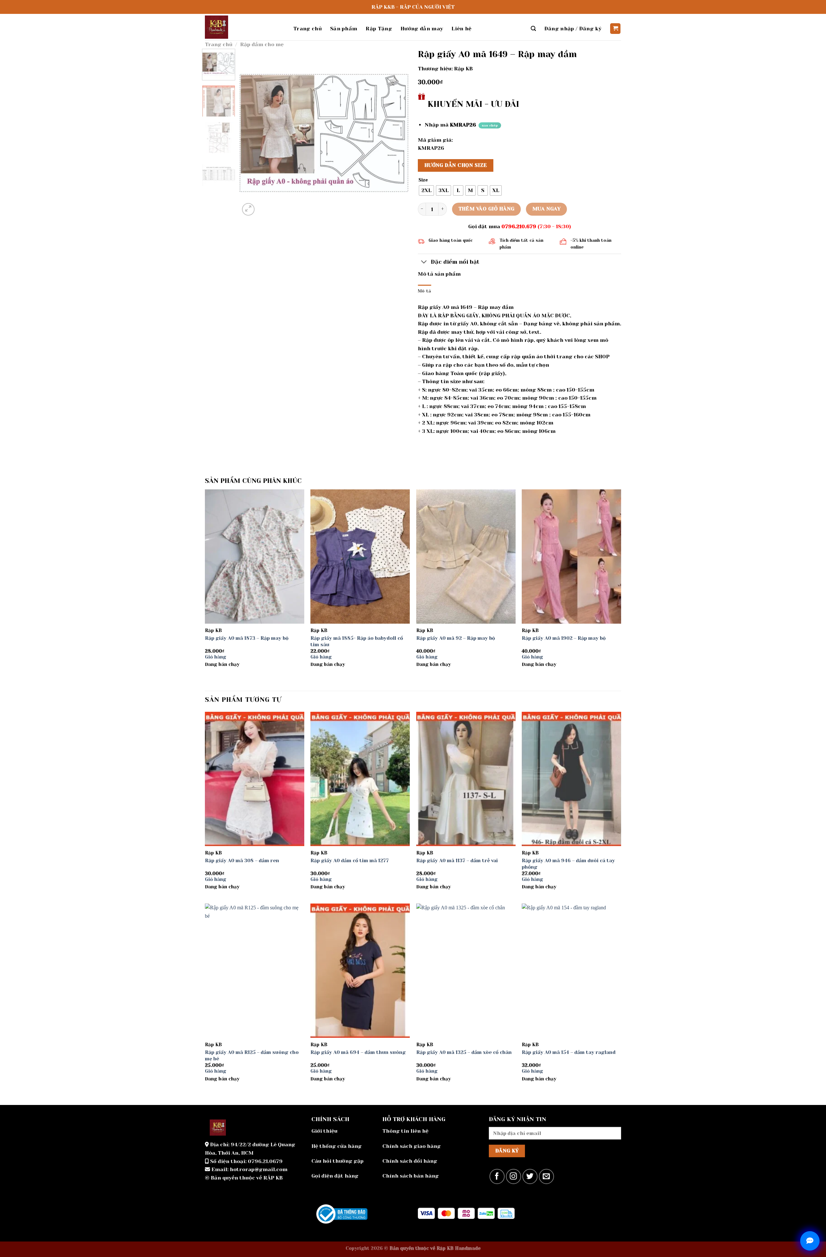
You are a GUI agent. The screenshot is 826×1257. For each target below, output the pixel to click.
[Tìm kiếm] (533, 28)
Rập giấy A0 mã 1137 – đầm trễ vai (457, 861)
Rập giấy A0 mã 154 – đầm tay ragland (569, 1052)
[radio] (426, 190)
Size (423, 180)
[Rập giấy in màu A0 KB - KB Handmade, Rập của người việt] (244, 27)
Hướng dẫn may (421, 29)
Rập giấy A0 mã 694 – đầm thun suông (358, 1052)
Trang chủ (307, 29)
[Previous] (251, 132)
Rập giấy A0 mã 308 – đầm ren (242, 861)
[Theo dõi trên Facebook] (497, 1176)
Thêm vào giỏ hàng (486, 209)
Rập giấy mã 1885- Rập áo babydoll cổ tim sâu (356, 641)
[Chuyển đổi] (424, 263)
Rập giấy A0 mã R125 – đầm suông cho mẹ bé (252, 1055)
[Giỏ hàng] (615, 28)
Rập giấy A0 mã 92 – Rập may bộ (455, 638)
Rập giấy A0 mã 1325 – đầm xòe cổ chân (464, 1052)
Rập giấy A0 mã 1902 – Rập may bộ (564, 638)
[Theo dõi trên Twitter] (530, 1176)
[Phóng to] (248, 209)
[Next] (397, 132)
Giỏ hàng (215, 656)
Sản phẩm (344, 29)
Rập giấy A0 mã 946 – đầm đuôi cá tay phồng (568, 864)
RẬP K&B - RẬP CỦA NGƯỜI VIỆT (413, 7)
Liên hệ (461, 29)
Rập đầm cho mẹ (262, 44)
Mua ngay (546, 209)
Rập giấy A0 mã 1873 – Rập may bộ (246, 638)
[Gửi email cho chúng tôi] (546, 1176)
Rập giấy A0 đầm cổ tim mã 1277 (349, 861)
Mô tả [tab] (424, 291)
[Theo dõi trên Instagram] (513, 1176)
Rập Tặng (379, 29)
